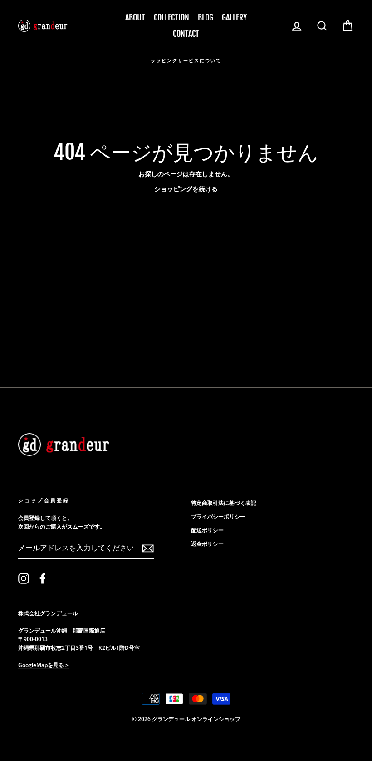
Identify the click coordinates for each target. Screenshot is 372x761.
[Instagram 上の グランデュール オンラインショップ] (23, 578)
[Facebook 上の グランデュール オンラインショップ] (42, 578)
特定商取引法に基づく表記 (223, 502)
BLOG (205, 17)
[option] (186, 60)
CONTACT (186, 34)
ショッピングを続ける (186, 188)
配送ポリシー (207, 530)
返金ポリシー (207, 543)
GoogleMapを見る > (43, 664)
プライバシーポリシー (218, 516)
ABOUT (135, 17)
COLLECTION (171, 17)
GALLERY (234, 17)
